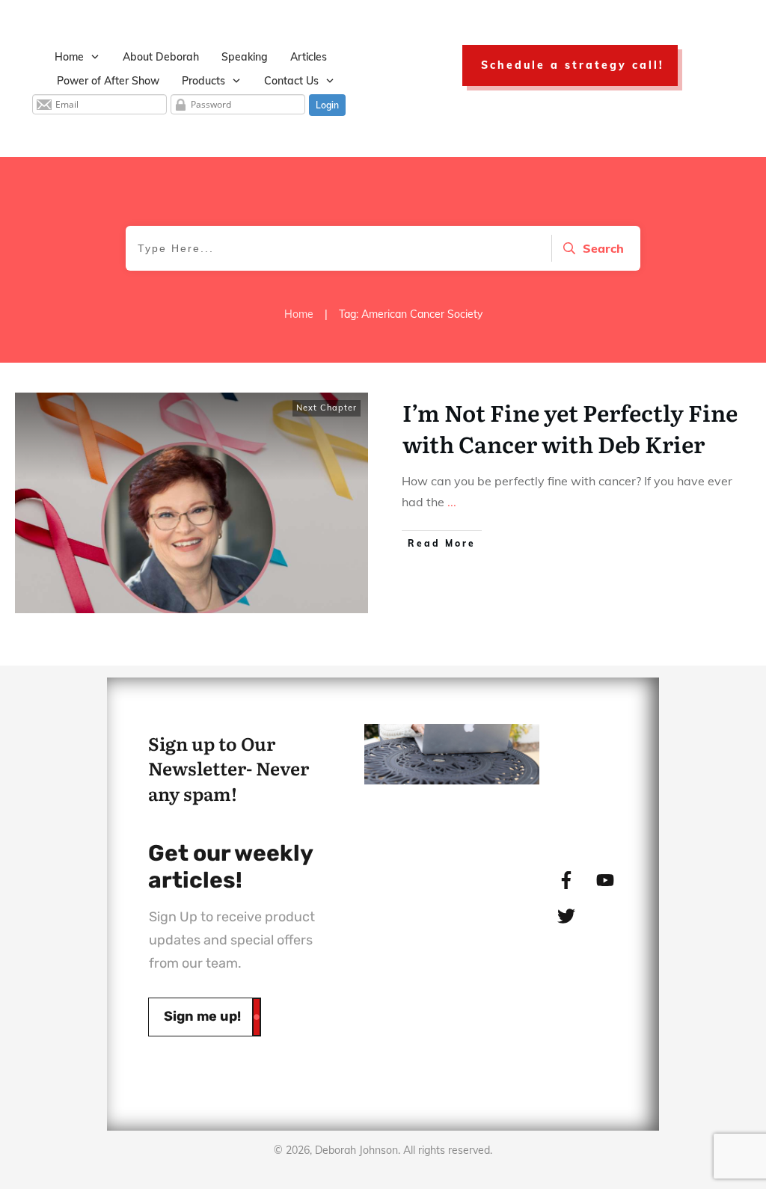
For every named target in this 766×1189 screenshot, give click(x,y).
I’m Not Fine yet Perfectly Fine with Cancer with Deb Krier (570, 428)
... (451, 501)
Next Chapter (326, 407)
